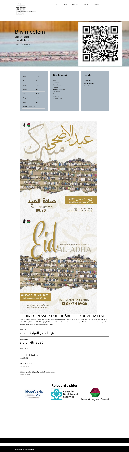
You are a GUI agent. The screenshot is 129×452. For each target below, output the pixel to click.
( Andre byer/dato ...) (29, 106)
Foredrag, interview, (58, 94)
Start (56, 4)
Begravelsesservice (58, 85)
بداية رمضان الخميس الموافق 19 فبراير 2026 (37, 372)
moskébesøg (56, 96)
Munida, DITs (88, 80)
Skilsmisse (56, 82)
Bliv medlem (30, 31)
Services (86, 4)
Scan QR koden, (22, 36)
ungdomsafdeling (89, 83)
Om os (65, 4)
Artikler (96, 4)
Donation (55, 87)
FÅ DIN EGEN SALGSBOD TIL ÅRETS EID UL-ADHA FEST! (63, 316)
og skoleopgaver (57, 98)
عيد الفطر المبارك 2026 (37, 333)
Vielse (54, 80)
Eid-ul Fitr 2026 (31, 342)
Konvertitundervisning (59, 89)
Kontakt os (75, 4)
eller (22, 40)
